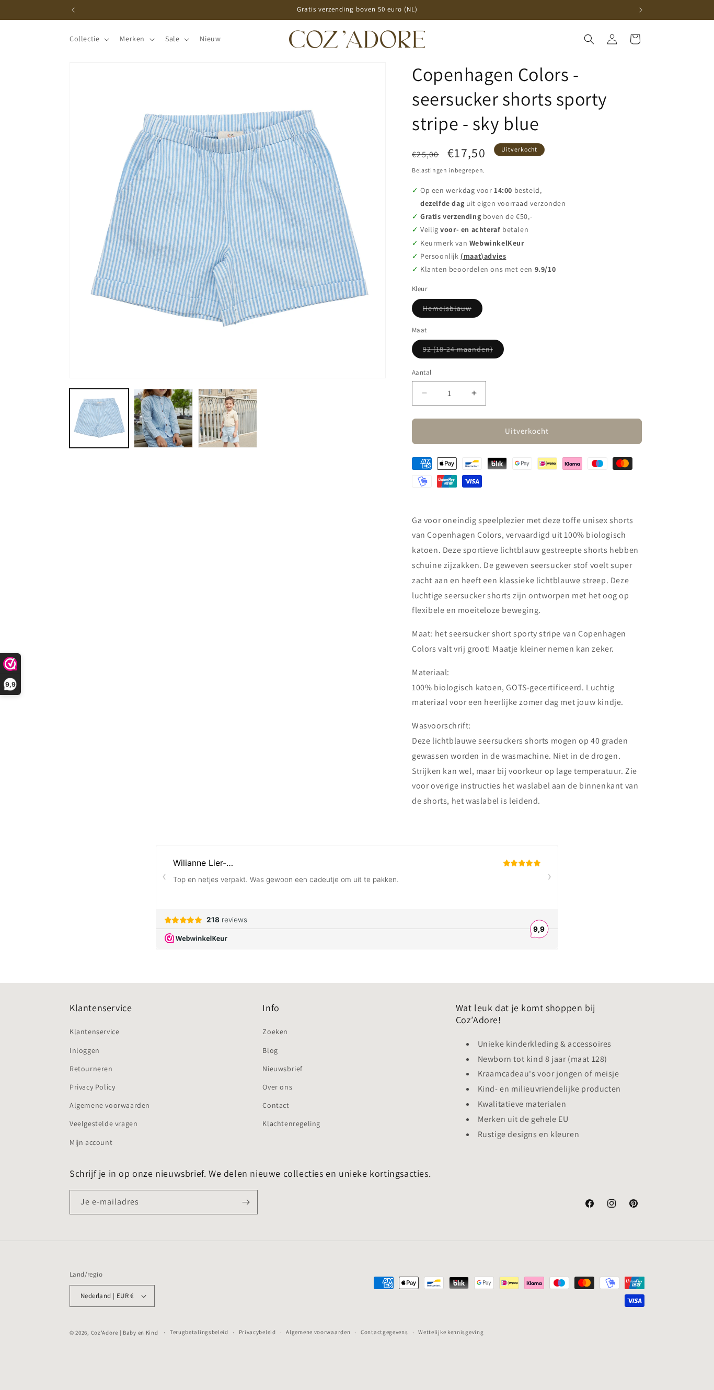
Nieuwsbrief (282, 1068)
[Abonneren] (245, 1202)
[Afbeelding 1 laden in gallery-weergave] (99, 418)
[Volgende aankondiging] (640, 10)
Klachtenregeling (291, 1123)
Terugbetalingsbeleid (199, 1332)
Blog (270, 1050)
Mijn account (91, 1142)
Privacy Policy (92, 1087)
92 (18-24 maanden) (463, 351)
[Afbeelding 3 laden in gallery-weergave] (227, 418)
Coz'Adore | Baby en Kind (124, 1332)
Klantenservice (94, 1031)
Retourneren (91, 1068)
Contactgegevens (384, 1332)
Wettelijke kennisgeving (450, 1332)
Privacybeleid (257, 1332)
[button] (88, 39)
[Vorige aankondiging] (73, 10)
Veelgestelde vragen (103, 1123)
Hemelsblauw (452, 310)
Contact (275, 1105)
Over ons (277, 1087)
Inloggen (85, 1050)
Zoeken (275, 1031)
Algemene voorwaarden (110, 1105)
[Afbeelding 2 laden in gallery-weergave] (163, 418)
